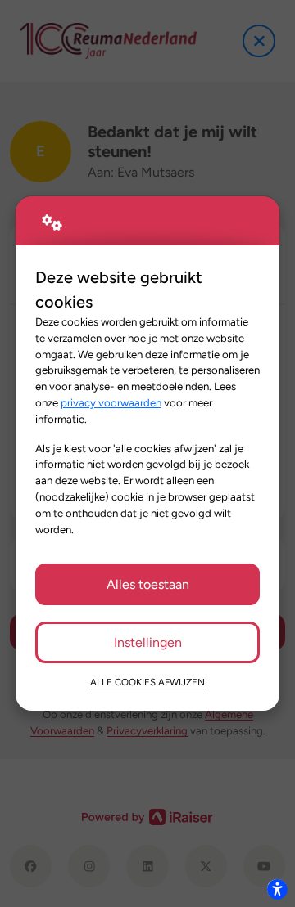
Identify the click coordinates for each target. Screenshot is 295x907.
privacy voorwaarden (111, 402)
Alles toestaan (148, 584)
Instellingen (148, 642)
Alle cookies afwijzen (147, 682)
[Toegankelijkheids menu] (277, 889)
